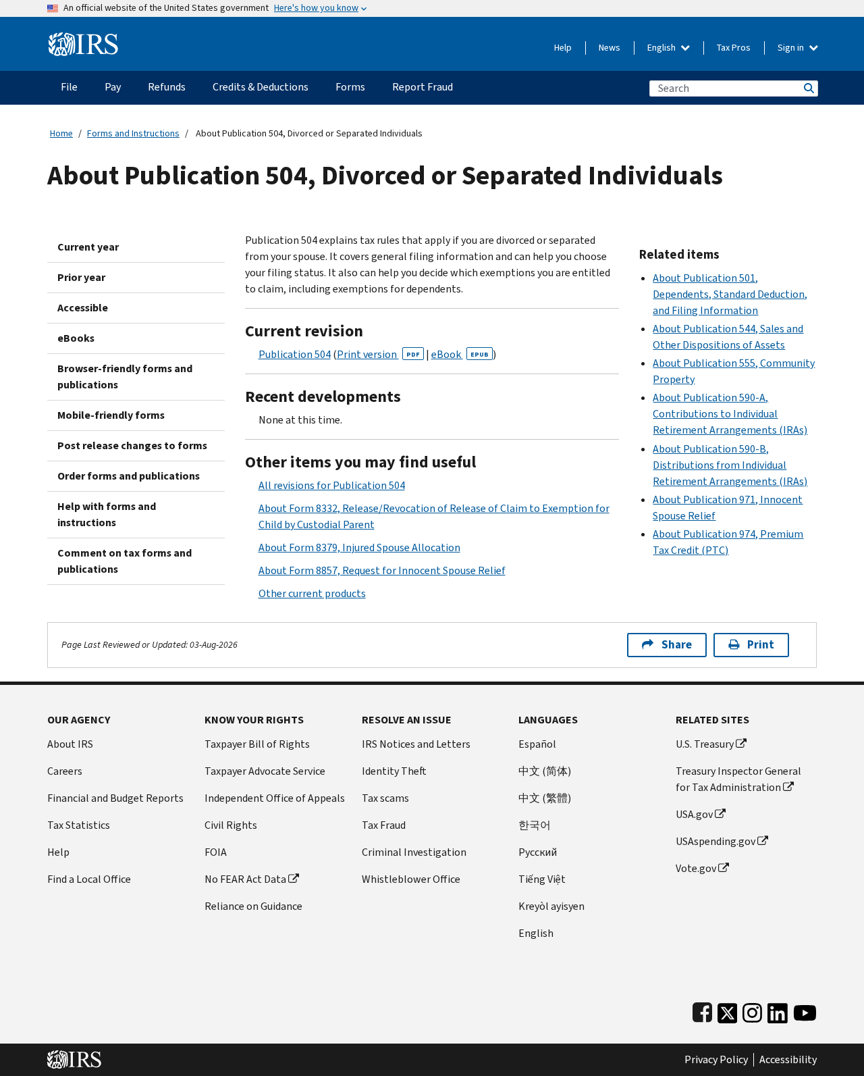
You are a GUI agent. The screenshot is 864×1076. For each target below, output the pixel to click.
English (662, 47)
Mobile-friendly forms (111, 415)
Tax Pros (734, 47)
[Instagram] (752, 1010)
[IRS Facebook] (702, 1010)
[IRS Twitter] (728, 1010)
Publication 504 (295, 354)
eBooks (75, 338)
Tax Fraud (384, 825)
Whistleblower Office (411, 879)
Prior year (81, 277)
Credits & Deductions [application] (260, 87)
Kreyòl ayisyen (551, 906)
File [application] (69, 87)
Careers (64, 771)
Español (537, 744)
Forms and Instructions (133, 133)
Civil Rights (231, 825)
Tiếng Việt (542, 879)
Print (760, 644)
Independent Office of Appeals (275, 798)
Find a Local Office (89, 879)
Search (808, 88)
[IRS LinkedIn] (777, 1010)
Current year (88, 247)
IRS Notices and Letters (416, 744)
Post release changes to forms (132, 445)
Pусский (537, 852)
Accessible (82, 308)
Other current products (312, 593)
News (609, 47)
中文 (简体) (544, 771)
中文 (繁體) (544, 798)
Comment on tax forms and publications (124, 561)
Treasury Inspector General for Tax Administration (738, 779)
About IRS (70, 744)
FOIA (216, 852)
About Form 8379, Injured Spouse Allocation (359, 547)
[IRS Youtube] (805, 1010)
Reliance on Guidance (253, 906)
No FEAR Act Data (245, 879)
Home (61, 133)
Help (563, 47)
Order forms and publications (128, 476)
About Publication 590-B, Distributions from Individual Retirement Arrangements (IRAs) (730, 465)
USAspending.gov (715, 841)
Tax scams (385, 798)
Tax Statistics (78, 825)
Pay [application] (113, 87)
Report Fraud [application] (422, 87)
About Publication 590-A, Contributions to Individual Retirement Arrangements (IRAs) (730, 413)
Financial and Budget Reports (115, 798)
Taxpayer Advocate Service (265, 771)
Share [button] (677, 644)
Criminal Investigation (414, 852)
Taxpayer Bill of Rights (257, 744)
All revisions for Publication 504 (332, 485)
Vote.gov (696, 868)
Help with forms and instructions (106, 514)
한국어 (534, 825)
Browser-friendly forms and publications (124, 376)
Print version (378, 354)
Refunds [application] (167, 87)
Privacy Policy (716, 1060)
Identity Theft (394, 771)
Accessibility (788, 1060)
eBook (460, 354)
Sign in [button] (792, 47)
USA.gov (694, 814)
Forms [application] (350, 87)
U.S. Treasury (705, 744)
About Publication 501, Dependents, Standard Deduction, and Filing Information (730, 294)
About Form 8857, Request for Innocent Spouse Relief (382, 570)
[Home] (83, 38)
